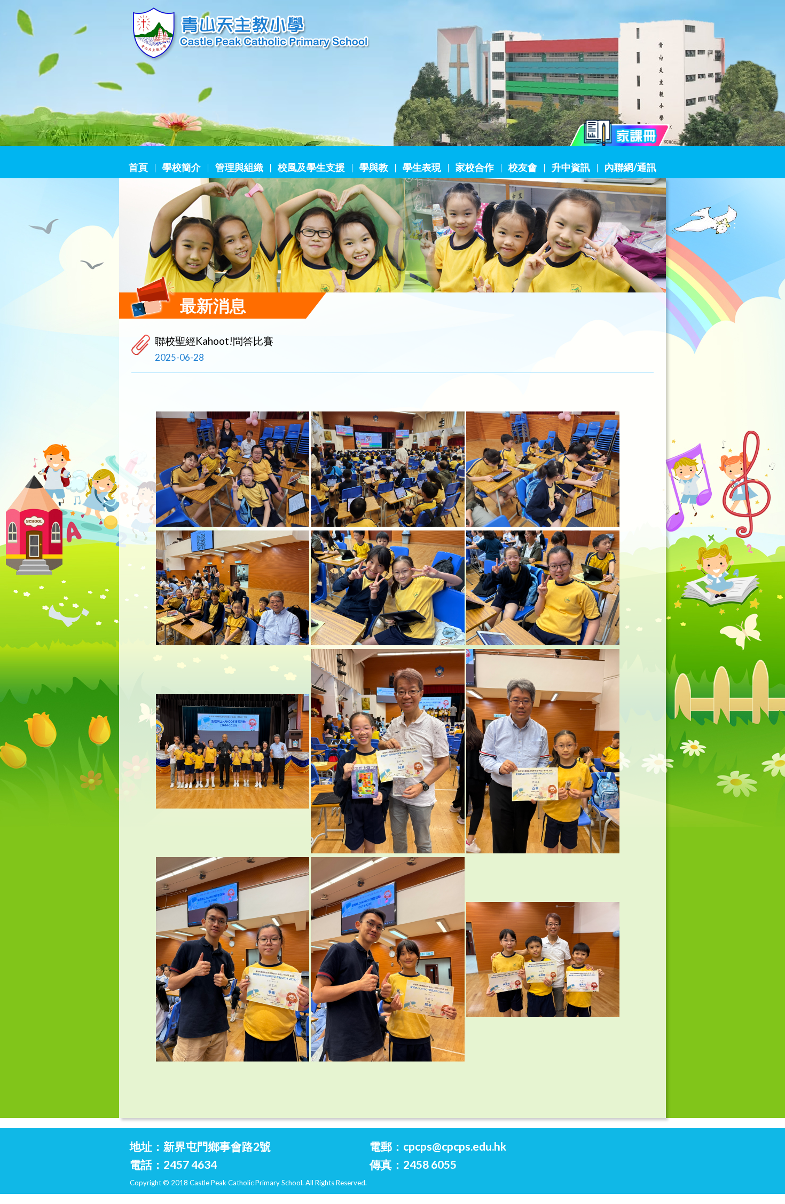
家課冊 (620, 135)
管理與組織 (239, 167)
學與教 (373, 167)
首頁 (138, 167)
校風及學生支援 (311, 167)
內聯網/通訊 (630, 167)
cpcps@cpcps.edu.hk (454, 1146)
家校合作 (475, 167)
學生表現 (422, 167)
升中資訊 (571, 167)
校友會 (522, 167)
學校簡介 (181, 167)
